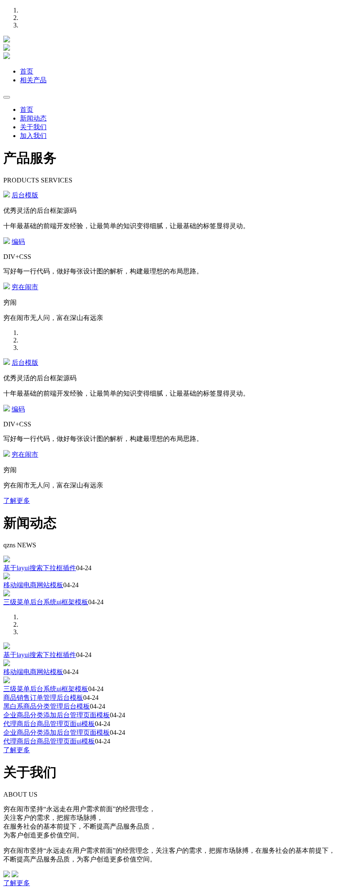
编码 (18, 241)
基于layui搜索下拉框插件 (39, 567)
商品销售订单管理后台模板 (43, 697)
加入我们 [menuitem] (33, 135)
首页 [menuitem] (26, 109)
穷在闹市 (25, 286)
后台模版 (25, 195)
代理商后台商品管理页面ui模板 (49, 723)
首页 (26, 71)
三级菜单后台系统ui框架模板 (45, 601)
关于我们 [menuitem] (33, 126)
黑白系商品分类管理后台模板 (46, 706)
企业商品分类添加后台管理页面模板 (56, 715)
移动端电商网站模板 (33, 584)
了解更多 (16, 500)
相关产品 (33, 80)
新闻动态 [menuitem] (33, 118)
